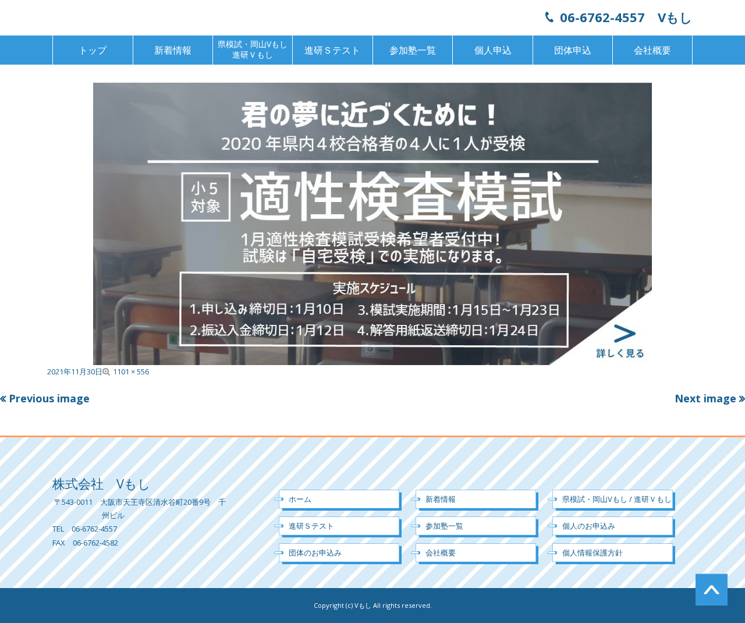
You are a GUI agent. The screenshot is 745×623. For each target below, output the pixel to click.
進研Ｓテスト (332, 50)
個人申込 (493, 50)
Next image (705, 398)
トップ (93, 50)
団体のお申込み (315, 552)
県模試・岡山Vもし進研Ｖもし (253, 49)
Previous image (49, 398)
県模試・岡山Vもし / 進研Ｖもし (617, 499)
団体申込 (572, 50)
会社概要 (652, 50)
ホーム (300, 499)
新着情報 (172, 50)
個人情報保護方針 (592, 552)
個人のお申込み (588, 526)
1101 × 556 (131, 371)
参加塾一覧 (412, 50)
